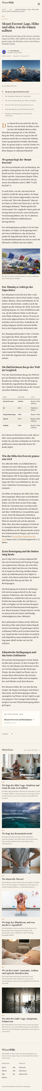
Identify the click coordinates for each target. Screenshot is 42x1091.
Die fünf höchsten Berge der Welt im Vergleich (21, 100)
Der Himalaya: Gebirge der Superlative (18, 96)
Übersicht (22, 1067)
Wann (4, 1067)
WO (12, 734)
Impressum (22, 1071)
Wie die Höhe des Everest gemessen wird (19, 105)
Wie (14, 1071)
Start (4, 9)
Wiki (8, 2)
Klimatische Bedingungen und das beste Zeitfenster (18, 114)
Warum (4, 1071)
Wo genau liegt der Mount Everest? (17, 92)
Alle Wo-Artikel (32, 750)
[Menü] (39, 4)
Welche (4, 1077)
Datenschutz (23, 1074)
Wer (14, 1067)
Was (3, 1074)
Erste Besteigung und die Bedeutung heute (19, 109)
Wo (11, 9)
